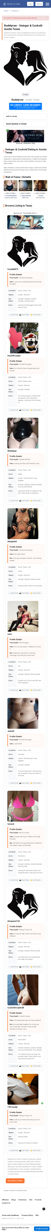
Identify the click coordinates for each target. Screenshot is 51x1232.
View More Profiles (15, 1181)
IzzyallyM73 (12, 269)
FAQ (30, 1200)
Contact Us (6, 1203)
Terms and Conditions (10, 1215)
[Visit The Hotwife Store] (25, 222)
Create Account (42, 1229)
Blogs (13, 1200)
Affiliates (5, 1200)
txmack (10, 824)
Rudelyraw (15, 11)
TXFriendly (12, 1107)
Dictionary (22, 1200)
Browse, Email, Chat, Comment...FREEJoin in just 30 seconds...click (25, 106)
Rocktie (6, 11)
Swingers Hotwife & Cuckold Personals (15, 1190)
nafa (9, 634)
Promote (38, 1200)
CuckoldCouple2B (15, 1008)
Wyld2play (12, 451)
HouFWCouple (14, 356)
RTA (37, 1215)
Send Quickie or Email (16, 124)
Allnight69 (12, 541)
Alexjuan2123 (13, 921)
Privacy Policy (27, 1215)
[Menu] (47, 4)
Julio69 (10, 731)
